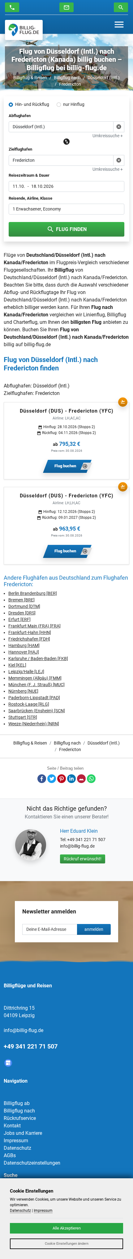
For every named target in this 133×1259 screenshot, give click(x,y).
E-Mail (81, 778)
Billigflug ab (17, 1103)
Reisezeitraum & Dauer (29, 175)
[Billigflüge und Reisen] (24, 30)
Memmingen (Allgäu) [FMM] (35, 678)
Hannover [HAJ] (23, 652)
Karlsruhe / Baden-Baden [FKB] (38, 658)
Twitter (51, 778)
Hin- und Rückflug (32, 104)
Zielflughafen (20, 149)
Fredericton (70, 84)
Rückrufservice (20, 1118)
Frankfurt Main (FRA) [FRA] (34, 625)
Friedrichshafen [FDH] (29, 638)
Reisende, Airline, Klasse (30, 198)
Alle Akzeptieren (67, 1228)
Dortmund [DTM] (24, 606)
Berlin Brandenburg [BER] (32, 593)
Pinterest (61, 778)
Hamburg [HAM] (24, 645)
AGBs (10, 1155)
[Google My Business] (8, 1063)
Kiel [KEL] (17, 665)
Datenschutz (17, 1148)
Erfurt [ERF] (19, 619)
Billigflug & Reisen (30, 77)
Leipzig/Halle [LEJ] (26, 671)
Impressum (16, 1141)
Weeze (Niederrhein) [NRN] (33, 723)
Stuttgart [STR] (22, 717)
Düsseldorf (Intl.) (104, 77)
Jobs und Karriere (23, 1133)
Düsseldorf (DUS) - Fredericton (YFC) (67, 411)
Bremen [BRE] (21, 599)
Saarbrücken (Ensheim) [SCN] (36, 710)
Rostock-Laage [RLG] (28, 704)
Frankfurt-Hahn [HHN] (29, 632)
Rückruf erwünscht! (82, 858)
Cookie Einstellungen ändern (66, 1244)
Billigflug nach (67, 77)
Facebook (41, 778)
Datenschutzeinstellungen (32, 1163)
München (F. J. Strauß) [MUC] (36, 684)
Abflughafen (20, 115)
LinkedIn (71, 778)
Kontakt (12, 1126)
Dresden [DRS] (22, 612)
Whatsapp (91, 778)
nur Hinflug (73, 104)
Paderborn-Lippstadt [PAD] (34, 697)
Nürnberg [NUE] (23, 691)
